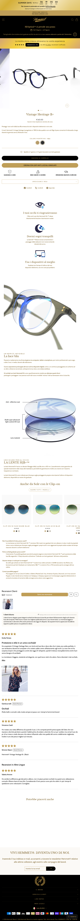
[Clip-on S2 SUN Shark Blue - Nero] (16, 531)
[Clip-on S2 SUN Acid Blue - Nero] (47, 531)
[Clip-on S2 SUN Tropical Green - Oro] (76, 533)
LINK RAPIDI (39, 899)
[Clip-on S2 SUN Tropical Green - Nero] (79, 533)
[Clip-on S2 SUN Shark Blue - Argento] (19, 531)
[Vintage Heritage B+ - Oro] (15, 840)
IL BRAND (39, 889)
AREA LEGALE (39, 903)
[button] (15, 679)
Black (42, 143)
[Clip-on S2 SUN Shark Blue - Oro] (14, 531)
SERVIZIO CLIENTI (39, 894)
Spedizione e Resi (40, 181)
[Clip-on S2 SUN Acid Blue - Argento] (50, 531)
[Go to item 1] (8, 604)
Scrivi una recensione (44, 594)
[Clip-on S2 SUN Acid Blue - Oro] (45, 531)
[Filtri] (71, 594)
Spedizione (39, 122)
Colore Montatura (40, 138)
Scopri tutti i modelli (40, 490)
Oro (37, 143)
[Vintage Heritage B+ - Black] (17, 840)
